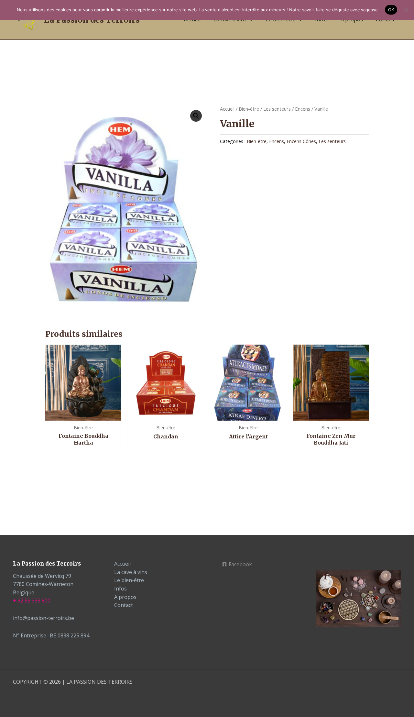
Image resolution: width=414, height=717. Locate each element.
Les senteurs (277, 108)
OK (391, 9)
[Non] (406, 9)
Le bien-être (129, 580)
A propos (125, 597)
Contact (123, 605)
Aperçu (83, 414)
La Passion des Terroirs (92, 20)
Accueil (227, 108)
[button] (196, 116)
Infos (120, 588)
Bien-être (249, 108)
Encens (302, 108)
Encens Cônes (301, 141)
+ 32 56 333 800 (31, 600)
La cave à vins (130, 572)
